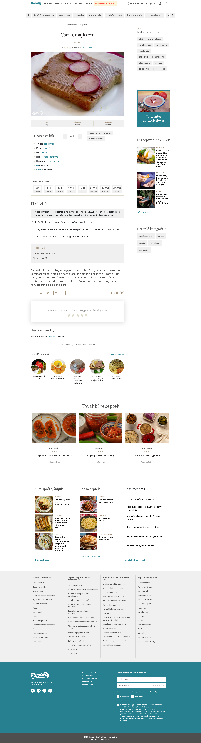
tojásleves (144, 69)
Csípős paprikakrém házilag (100, 455)
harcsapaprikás (134, 15)
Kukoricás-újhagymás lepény (115, 624)
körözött (158, 63)
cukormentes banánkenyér (151, 57)
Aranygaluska (38, 591)
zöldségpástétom (146, 236)
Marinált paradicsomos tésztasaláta (82, 622)
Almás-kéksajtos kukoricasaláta (116, 641)
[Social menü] (151, 3)
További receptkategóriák (148, 641)
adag (73, 136)
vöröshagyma (51, 156)
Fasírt (35, 608)
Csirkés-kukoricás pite (112, 632)
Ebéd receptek (144, 583)
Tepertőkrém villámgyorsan (147, 455)
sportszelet (64, 15)
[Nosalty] (36, 3)
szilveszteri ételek (96, 138)
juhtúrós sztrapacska (44, 15)
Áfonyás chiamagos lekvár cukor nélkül (144, 518)
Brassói (36, 629)
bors (38, 169)
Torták (140, 620)
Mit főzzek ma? (67, 3)
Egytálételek (143, 612)
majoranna (54, 161)
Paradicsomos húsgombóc (44, 625)
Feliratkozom (158, 685)
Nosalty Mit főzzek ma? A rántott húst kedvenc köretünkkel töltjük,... (63, 522)
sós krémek (72, 25)
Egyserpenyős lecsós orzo (140, 499)
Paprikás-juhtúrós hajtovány (79, 645)
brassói (102, 497)
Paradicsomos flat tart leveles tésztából (80, 605)
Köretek (141, 633)
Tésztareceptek (144, 625)
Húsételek (142, 608)
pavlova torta (154, 39)
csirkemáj (49, 143)
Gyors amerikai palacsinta (106, 538)
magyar (107, 133)
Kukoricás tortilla (109, 628)
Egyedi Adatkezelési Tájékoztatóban (134, 718)
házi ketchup (145, 45)
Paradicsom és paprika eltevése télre (83, 589)
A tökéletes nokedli (104, 519)
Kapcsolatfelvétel (89, 679)
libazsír (46, 148)
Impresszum (87, 681)
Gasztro (58, 497)
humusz (160, 236)
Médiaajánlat (88, 684)
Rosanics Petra (146, 462)
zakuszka (79, 15)
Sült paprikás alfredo (76, 641)
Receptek (48, 3)
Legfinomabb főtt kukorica (114, 584)
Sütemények (143, 591)
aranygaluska (95, 15)
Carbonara (37, 641)
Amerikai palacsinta (41, 637)
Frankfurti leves (39, 583)
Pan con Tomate (75, 585)
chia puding (144, 63)
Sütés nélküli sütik (145, 599)
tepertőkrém (155, 243)
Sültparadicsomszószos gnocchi (81, 617)
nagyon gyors (94, 133)
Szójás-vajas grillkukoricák (113, 596)
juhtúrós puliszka (114, 15)
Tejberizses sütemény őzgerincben (145, 536)
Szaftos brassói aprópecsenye (106, 501)
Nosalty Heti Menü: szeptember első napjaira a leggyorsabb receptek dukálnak (62, 543)
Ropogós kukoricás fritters (113, 588)
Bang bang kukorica (111, 592)
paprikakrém (144, 250)
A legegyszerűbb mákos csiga (143, 527)
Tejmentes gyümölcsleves (140, 545)
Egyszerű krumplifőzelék (42, 599)
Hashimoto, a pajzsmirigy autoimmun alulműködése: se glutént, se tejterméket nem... (162, 159)
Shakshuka (72, 649)
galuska (102, 515)
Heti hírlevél (139, 696)
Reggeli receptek (144, 637)
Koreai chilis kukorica (111, 605)
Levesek (141, 616)
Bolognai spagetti (40, 620)
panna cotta (161, 45)
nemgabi (77, 42)
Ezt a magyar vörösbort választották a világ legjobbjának (162, 198)
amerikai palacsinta (107, 534)
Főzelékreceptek (144, 604)
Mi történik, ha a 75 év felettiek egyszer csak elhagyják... (162, 180)
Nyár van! (160, 148)
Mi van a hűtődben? (83, 3)
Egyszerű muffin (39, 587)
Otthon (159, 191)
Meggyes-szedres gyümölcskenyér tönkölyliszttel (145, 508)
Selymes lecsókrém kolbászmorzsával (54, 455)
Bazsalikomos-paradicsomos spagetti (79, 612)
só (37, 165)
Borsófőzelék (38, 612)
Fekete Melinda (54, 462)
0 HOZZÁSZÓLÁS (89, 48)
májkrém (83, 25)
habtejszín (45, 152)
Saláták (141, 629)
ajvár (141, 39)
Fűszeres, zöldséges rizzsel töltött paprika (81, 627)
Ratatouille (72, 653)
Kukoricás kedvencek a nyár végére (116, 578)
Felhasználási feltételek (91, 673)
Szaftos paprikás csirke (77, 637)
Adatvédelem (87, 676)
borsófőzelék (159, 69)
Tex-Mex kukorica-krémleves (115, 601)
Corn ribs (106, 613)
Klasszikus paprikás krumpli (78, 632)
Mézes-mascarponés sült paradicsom (78, 594)
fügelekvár (144, 51)
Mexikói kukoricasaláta (112, 645)
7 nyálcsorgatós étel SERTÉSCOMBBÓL (62, 502)
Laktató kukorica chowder (113, 609)
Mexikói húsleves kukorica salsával (116, 637)
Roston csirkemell (40, 633)
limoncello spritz (155, 15)
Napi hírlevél (124, 696)
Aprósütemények (145, 587)
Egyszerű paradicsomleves (44, 595)
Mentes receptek (145, 595)
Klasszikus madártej (41, 604)
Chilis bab (37, 616)
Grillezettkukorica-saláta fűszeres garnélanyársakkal (116, 618)
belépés (52, 336)
